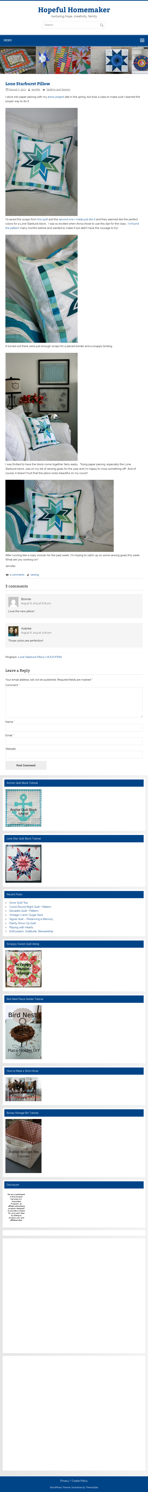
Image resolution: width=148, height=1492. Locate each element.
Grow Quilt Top (18, 902)
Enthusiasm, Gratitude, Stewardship (31, 931)
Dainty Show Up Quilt (22, 923)
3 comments (17, 574)
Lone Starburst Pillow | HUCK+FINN (40, 657)
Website (10, 749)
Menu (8, 40)
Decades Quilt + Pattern (23, 910)
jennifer (36, 89)
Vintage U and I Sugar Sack (26, 915)
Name (10, 722)
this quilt (43, 219)
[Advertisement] (16, 1295)
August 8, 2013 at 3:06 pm (36, 632)
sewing (35, 574)
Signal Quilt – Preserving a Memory (31, 919)
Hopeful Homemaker (74, 9)
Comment (12, 685)
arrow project (56, 97)
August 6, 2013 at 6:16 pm (36, 603)
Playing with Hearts (21, 927)
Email (9, 735)
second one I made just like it (77, 219)
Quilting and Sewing (58, 89)
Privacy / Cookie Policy (74, 1481)
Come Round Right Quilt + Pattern (30, 906)
